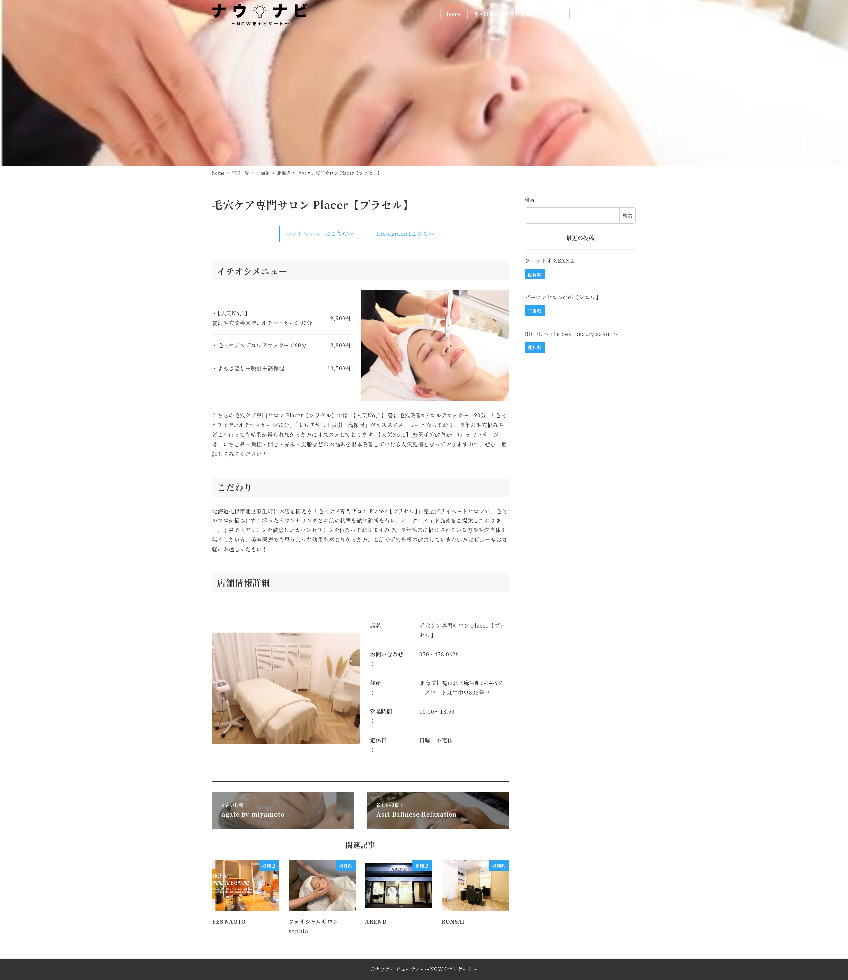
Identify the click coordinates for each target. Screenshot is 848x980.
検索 (530, 199)
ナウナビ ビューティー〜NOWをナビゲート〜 (426, 969)
